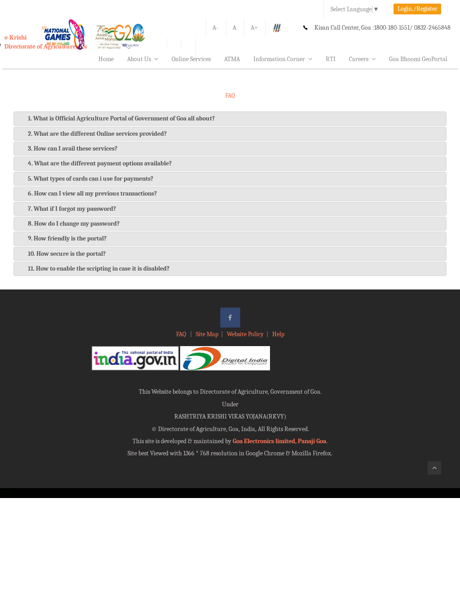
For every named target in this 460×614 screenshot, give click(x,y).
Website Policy (245, 334)
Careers (358, 59)
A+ (254, 27)
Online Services (191, 59)
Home (106, 59)
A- (215, 27)
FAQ (181, 334)
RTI (331, 59)
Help (278, 334)
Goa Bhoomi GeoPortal (418, 59)
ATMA (232, 59)
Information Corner (279, 59)
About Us (139, 59)
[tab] (230, 118)
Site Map (207, 334)
